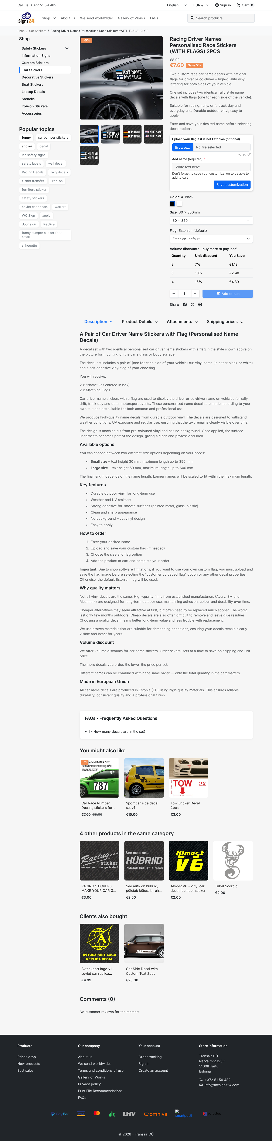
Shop (46, 18)
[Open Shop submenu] (54, 18)
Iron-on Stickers (35, 106)
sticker (27, 146)
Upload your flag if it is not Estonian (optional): (206, 139)
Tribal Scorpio (226, 886)
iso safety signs (33, 155)
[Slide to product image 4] (153, 134)
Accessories (32, 113)
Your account (149, 1046)
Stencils (28, 99)
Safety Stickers (34, 48)
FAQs (154, 18)
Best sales (25, 1070)
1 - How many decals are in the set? (117, 731)
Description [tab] (96, 321)
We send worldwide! (96, 18)
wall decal (55, 163)
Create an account (153, 1070)
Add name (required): (187, 159)
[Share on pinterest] (200, 304)
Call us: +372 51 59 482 (36, 5)
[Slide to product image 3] (132, 134)
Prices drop (26, 1057)
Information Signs (36, 55)
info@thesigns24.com (222, 1085)
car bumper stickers (53, 137)
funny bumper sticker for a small (42, 235)
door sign (29, 224)
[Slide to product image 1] (89, 134)
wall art (60, 207)
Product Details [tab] (137, 321)
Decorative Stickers (37, 77)
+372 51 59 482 (218, 1080)
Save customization (232, 184)
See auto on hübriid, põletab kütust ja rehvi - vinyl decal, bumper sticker (144, 888)
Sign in (144, 1063)
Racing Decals (33, 172)
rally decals (59, 172)
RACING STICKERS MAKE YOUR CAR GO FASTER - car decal (98, 888)
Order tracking (150, 1057)
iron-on (57, 181)
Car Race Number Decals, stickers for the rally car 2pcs (96, 805)
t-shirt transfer (33, 181)
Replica (49, 224)
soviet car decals (35, 207)
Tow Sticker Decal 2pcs (185, 805)
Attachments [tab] (180, 321)
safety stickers (33, 198)
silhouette (29, 245)
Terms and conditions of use (100, 1070)
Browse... (182, 147)
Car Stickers (32, 70)
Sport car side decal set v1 (142, 805)
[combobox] (221, 18)
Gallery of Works (131, 18)
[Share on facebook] (184, 304)
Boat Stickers (32, 84)
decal (44, 146)
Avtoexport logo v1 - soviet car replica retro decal (97, 971)
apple (46, 215)
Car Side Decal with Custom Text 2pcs (142, 971)
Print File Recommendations (100, 1091)
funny (26, 137)
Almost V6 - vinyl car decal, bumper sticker (188, 888)
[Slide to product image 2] (110, 134)
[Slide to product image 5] (89, 155)
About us (68, 18)
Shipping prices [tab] (223, 321)
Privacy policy (89, 1084)
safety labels (31, 163)
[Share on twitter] (192, 304)
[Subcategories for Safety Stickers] (67, 48)
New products (28, 1063)
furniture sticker (34, 190)
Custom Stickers (35, 63)
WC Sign (28, 215)
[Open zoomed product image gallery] (121, 78)
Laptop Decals (33, 92)
